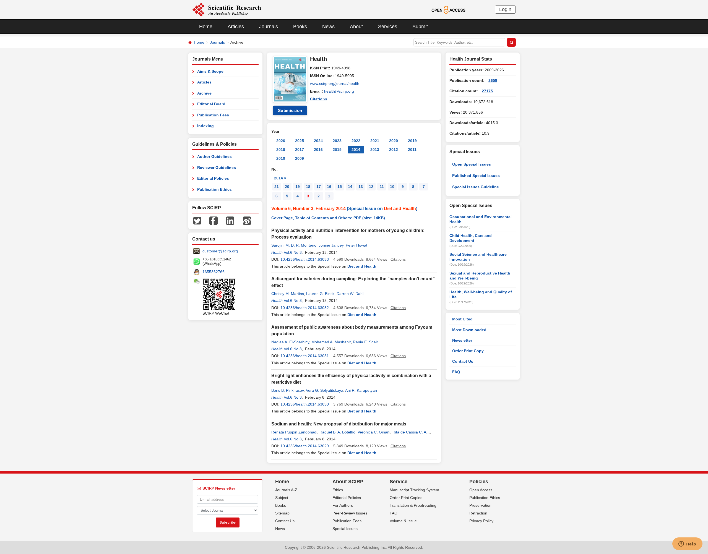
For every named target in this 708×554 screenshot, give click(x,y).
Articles (236, 26)
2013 (374, 149)
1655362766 (213, 272)
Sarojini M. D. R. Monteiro (293, 245)
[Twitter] (197, 220)
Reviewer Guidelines (216, 167)
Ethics (337, 490)
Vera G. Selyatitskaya (324, 390)
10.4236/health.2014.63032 (304, 307)
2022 (356, 140)
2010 (280, 158)
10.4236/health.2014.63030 (304, 404)
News (328, 26)
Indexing (205, 126)
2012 (393, 149)
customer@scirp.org (220, 251)
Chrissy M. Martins (287, 293)
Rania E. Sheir (365, 342)
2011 (412, 149)
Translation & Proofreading (413, 505)
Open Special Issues (471, 164)
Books (300, 26)
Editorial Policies (213, 178)
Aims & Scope (210, 71)
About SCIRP (347, 481)
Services (387, 26)
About (356, 26)
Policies (478, 481)
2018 (280, 149)
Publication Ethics (214, 189)
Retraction (478, 513)
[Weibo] (247, 220)
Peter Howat (356, 245)
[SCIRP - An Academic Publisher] (226, 9)
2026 (280, 140)
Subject (281, 497)
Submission (290, 110)
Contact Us (462, 361)
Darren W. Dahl (350, 293)
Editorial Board (211, 104)
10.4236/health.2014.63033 (304, 259)
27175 (487, 91)
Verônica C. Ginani (374, 432)
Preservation (480, 505)
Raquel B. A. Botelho (337, 432)
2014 (356, 149)
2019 (412, 140)
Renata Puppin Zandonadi (294, 432)
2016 (318, 149)
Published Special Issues (476, 175)
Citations (318, 99)
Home (205, 26)
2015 (337, 149)
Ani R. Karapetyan (361, 390)
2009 (299, 158)
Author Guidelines (214, 156)
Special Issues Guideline (475, 187)
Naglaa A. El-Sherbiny (290, 342)
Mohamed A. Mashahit (331, 342)
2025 (299, 140)
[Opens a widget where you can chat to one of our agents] (687, 544)
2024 (318, 140)
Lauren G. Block (320, 293)
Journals (268, 26)
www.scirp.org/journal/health (334, 83)
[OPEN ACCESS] (448, 9)
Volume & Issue (403, 521)
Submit (420, 26)
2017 (299, 149)
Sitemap (282, 513)
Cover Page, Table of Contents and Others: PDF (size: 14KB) (328, 218)
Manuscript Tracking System (414, 490)
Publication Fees (213, 115)
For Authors (342, 505)
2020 (393, 140)
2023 (337, 140)
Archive (204, 93)
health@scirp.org (339, 91)
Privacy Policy (481, 521)
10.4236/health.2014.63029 (304, 446)
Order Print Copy (468, 351)
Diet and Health (400, 208)
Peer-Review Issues (349, 513)
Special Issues (345, 528)
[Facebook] (213, 220)
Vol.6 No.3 (293, 252)
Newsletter (462, 340)
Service (398, 481)
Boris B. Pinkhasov (287, 390)
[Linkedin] (230, 220)
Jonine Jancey (331, 245)
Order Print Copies (406, 497)
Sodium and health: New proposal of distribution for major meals (338, 424)
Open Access (480, 490)
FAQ (456, 372)
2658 (492, 80)
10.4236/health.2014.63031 (304, 356)
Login (505, 9)
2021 (374, 140)
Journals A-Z (286, 490)
